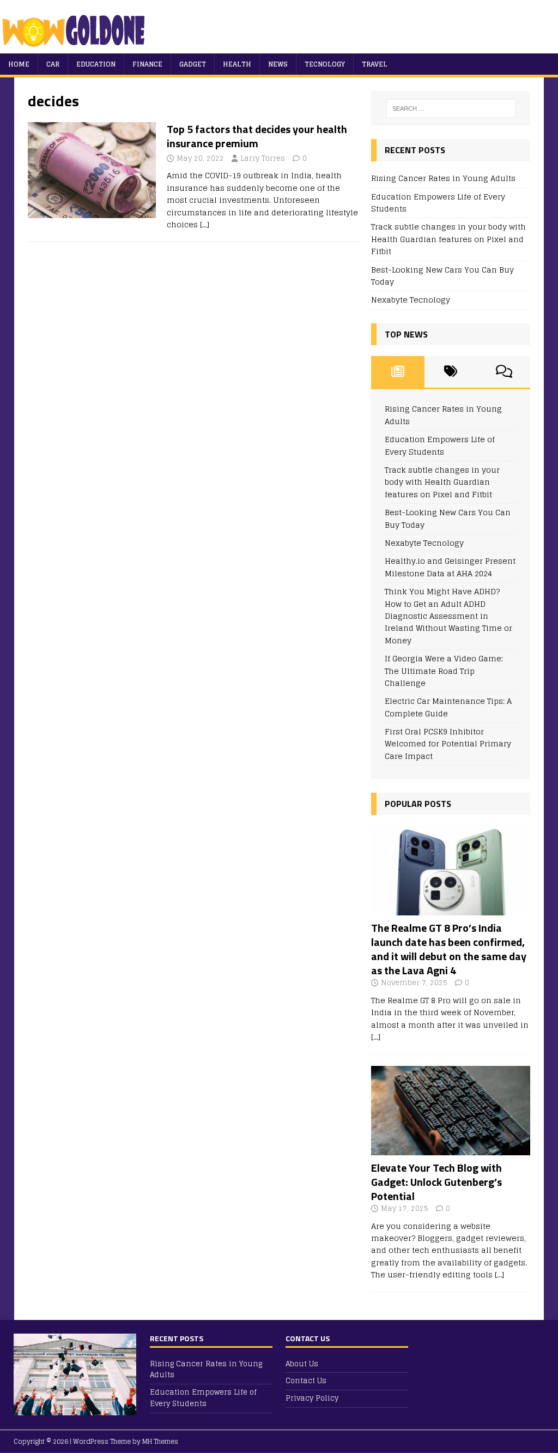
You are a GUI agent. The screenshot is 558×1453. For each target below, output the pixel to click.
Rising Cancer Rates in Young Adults (443, 178)
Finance (147, 64)
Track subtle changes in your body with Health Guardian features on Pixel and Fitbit (448, 239)
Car (52, 64)
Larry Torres (262, 158)
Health (237, 64)
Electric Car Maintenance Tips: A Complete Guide (448, 707)
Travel (374, 64)
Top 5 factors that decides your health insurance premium (257, 136)
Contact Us (306, 1380)
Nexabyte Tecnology (410, 299)
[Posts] (397, 372)
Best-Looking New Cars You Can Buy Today (442, 275)
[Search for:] (451, 108)
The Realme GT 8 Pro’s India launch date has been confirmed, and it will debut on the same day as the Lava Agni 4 (448, 949)
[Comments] (503, 372)
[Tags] (450, 372)
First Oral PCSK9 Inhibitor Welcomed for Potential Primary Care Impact (448, 744)
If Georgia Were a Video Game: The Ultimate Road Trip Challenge (444, 671)
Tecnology (325, 64)
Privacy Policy (312, 1398)
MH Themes (160, 1441)
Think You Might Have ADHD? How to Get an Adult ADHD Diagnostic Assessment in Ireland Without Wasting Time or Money (448, 615)
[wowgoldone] (76, 47)
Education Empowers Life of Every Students (438, 202)
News (278, 64)
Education (96, 64)
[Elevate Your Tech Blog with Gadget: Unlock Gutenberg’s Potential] (450, 1148)
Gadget (192, 64)
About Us (302, 1364)
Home (18, 64)
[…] (204, 224)
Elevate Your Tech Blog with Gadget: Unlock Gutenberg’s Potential (436, 1181)
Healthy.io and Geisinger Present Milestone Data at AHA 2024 (450, 567)
